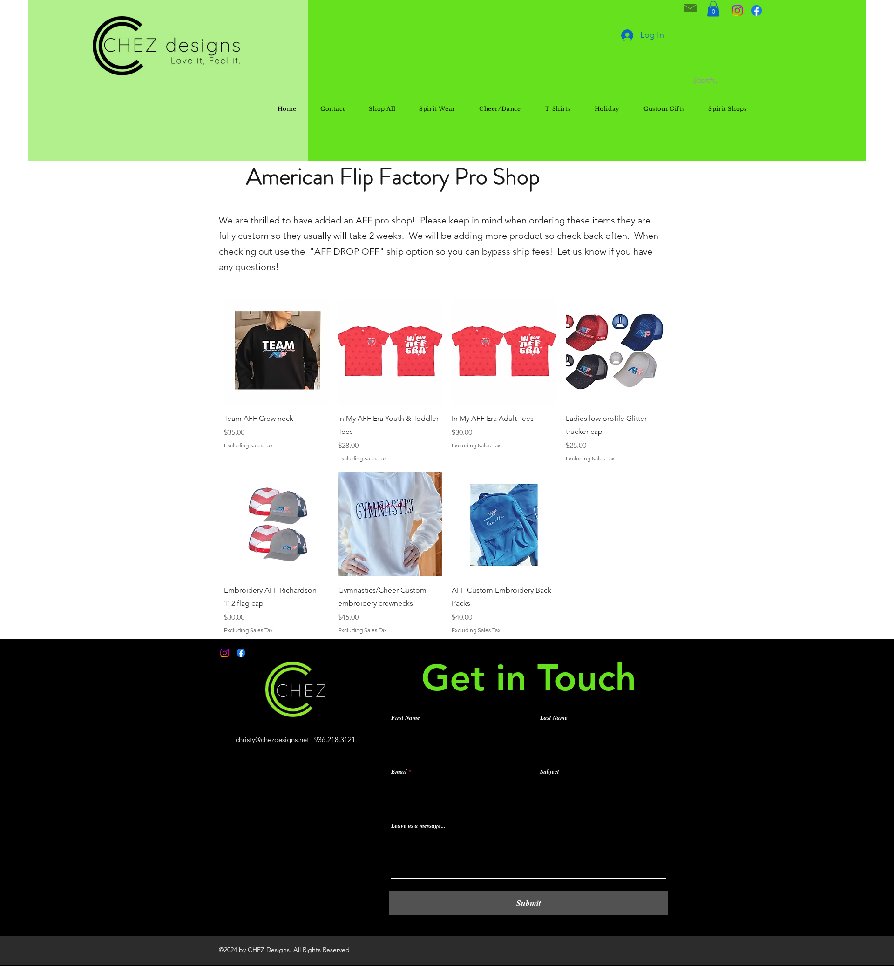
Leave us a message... (418, 826)
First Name (405, 718)
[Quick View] (276, 352)
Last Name (554, 718)
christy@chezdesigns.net (272, 739)
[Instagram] (737, 10)
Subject (549, 772)
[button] (713, 8)
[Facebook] (756, 10)
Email (399, 772)
